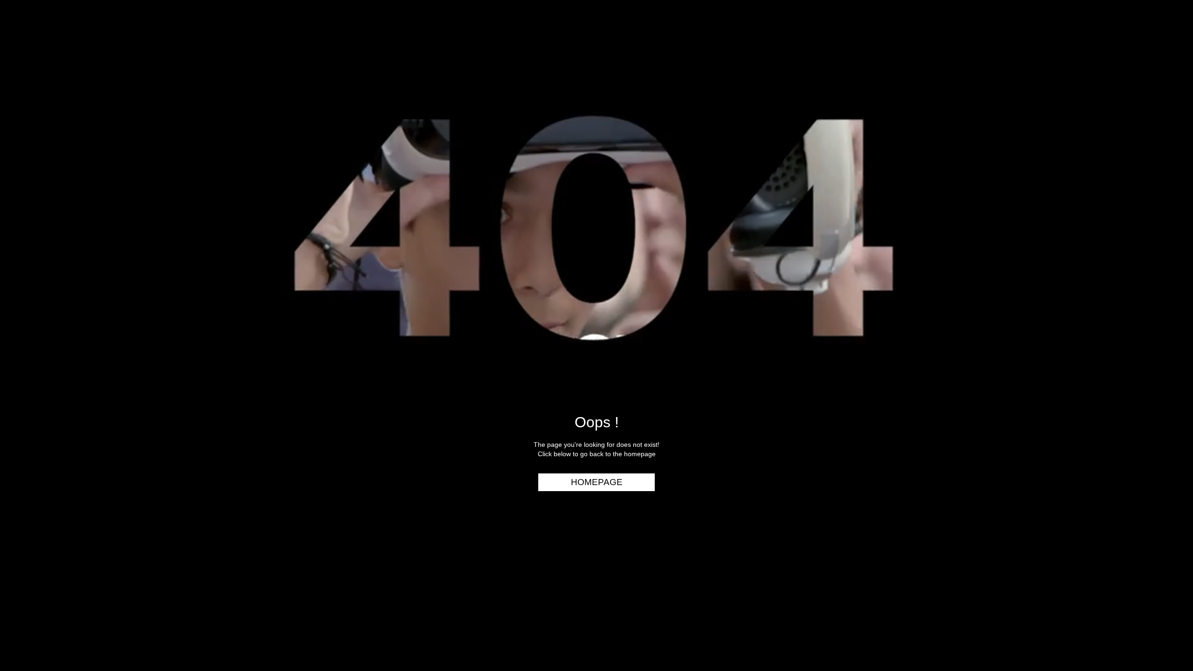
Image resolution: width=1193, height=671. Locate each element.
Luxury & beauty (1145, 46)
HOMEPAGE (597, 482)
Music (1168, 82)
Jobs (1169, 135)
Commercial (1154, 64)
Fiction (1165, 99)
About (1166, 153)
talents (1163, 118)
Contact (1162, 171)
